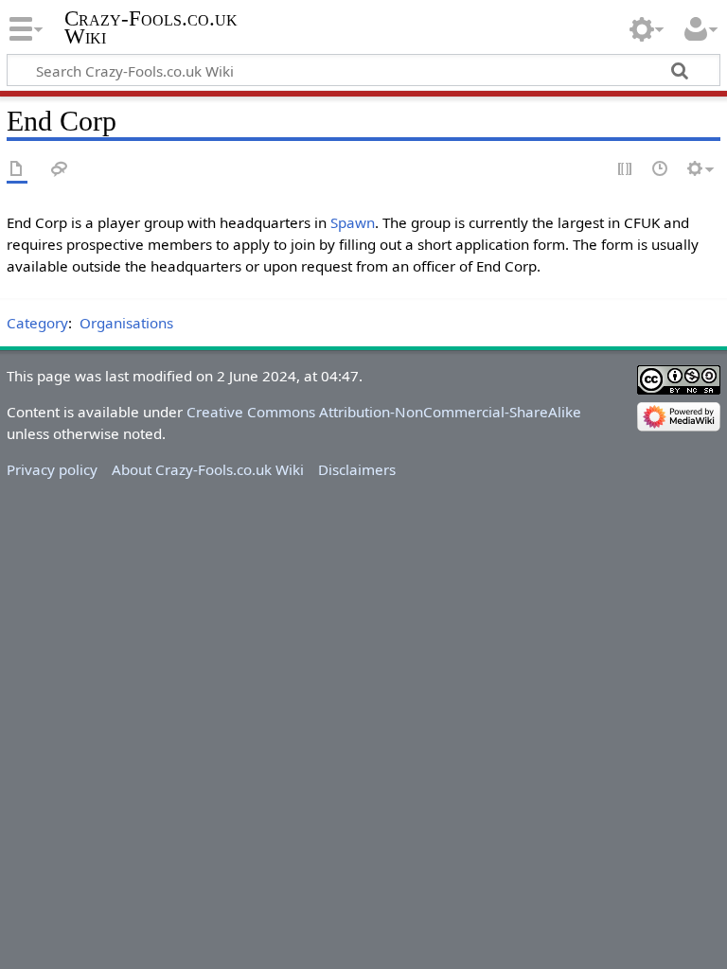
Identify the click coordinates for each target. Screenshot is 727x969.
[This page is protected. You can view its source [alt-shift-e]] (625, 170)
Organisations (126, 322)
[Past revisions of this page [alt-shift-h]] (660, 170)
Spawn (352, 222)
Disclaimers (357, 469)
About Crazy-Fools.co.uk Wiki (208, 469)
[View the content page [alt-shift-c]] (17, 170)
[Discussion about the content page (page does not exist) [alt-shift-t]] (59, 170)
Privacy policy (52, 469)
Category (37, 322)
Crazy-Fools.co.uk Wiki (151, 27)
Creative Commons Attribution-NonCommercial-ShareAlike (383, 411)
